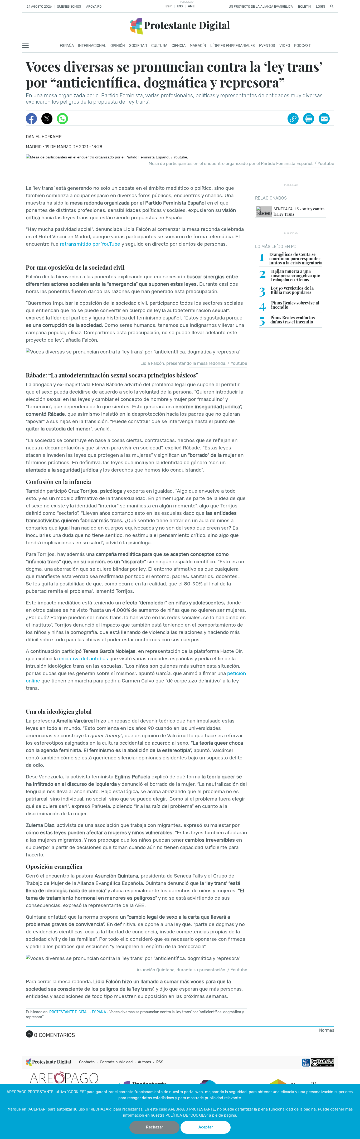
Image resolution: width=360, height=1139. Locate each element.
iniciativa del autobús (83, 659)
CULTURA (159, 45)
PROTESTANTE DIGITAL (69, 1012)
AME (191, 6)
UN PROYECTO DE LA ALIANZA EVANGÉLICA (261, 6)
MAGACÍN (198, 45)
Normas (326, 1030)
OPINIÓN (117, 45)
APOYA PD (93, 6)
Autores (144, 1062)
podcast (302, 45)
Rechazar (154, 1127)
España (67, 45)
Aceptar (205, 1127)
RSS (159, 1062)
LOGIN (320, 6)
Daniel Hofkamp (43, 136)
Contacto (87, 1062)
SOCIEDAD (138, 45)
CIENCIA (179, 45)
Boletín (304, 6)
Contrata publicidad (116, 1062)
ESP (168, 6)
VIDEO (284, 45)
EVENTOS (267, 45)
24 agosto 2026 (39, 6)
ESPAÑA (99, 1012)
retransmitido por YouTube (90, 244)
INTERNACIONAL (92, 45)
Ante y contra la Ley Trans (299, 211)
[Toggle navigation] (27, 46)
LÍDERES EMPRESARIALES (232, 45)
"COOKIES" (76, 1092)
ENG (180, 6)
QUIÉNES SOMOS (69, 6)
